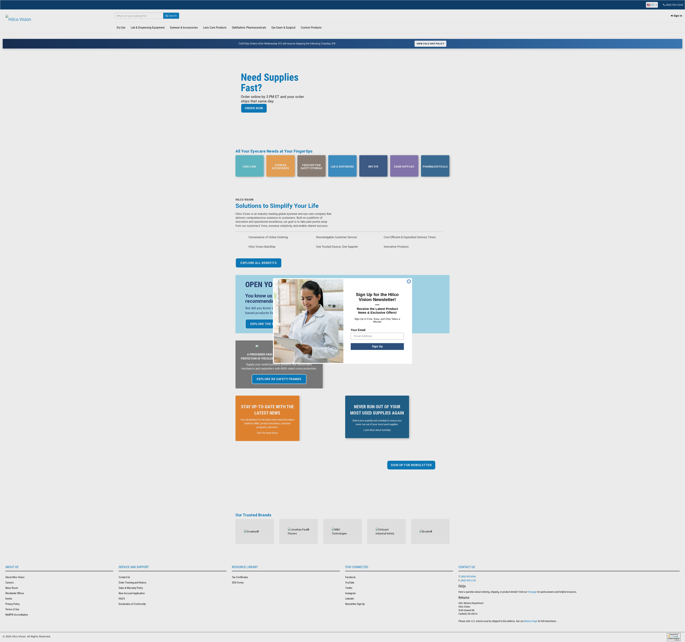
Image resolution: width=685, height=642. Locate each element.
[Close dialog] (409, 281)
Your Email (358, 330)
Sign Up (377, 346)
